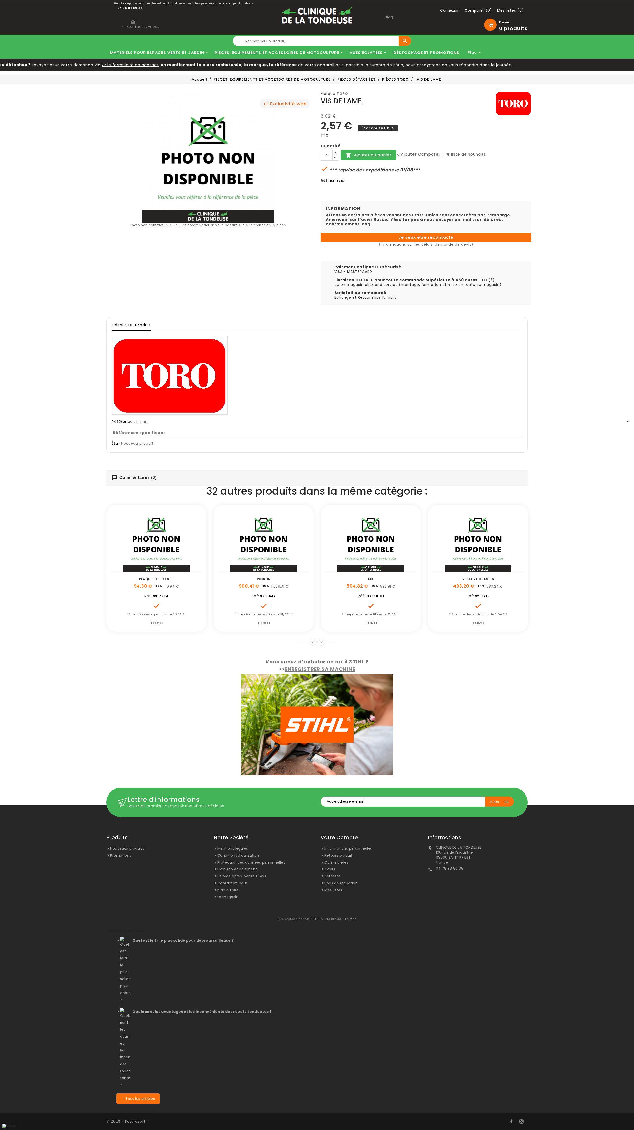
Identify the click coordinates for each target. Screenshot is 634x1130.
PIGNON (264, 579)
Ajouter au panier (368, 155)
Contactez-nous (232, 883)
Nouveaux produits (127, 848)
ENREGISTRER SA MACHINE (320, 669)
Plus (471, 52)
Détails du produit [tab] (131, 325)
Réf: (325, 180)
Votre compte (339, 837)
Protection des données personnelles (251, 862)
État (116, 443)
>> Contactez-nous (140, 26)
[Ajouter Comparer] (162, 569)
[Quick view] (173, 569)
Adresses (332, 876)
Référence (122, 422)
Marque (328, 93)
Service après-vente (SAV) (241, 876)
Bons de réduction (341, 883)
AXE (371, 579)
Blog (389, 17)
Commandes (336, 862)
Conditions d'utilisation (238, 855)
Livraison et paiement (237, 869)
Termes (351, 919)
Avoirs (329, 869)
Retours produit (338, 855)
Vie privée (333, 919)
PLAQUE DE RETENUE (156, 579)
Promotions (120, 855)
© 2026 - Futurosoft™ (127, 1121)
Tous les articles (140, 1098)
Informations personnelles (348, 848)
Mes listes (333, 890)
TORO (342, 93)
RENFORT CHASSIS (478, 579)
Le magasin (227, 896)
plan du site (228, 890)
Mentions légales (232, 848)
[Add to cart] (140, 569)
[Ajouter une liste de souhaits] (151, 569)
